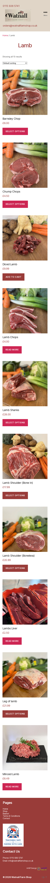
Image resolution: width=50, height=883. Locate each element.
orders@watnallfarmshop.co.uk (20, 25)
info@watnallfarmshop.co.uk (20, 861)
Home (5, 35)
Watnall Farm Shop (21, 877)
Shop (5, 811)
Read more (12, 349)
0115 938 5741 (11, 5)
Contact (6, 818)
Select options (15, 131)
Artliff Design (32, 868)
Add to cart (14, 277)
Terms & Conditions (11, 816)
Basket (6, 813)
